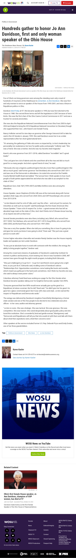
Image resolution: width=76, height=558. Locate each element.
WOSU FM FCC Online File (65, 521)
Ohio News (31, 333)
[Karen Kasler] (6, 352)
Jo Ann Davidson (45, 333)
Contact (46, 534)
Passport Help (48, 543)
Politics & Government (9, 22)
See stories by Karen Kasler (24, 357)
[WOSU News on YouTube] (38, 403)
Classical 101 (32, 530)
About (45, 521)
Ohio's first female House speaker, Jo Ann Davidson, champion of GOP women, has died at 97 (20, 496)
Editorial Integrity (49, 525)
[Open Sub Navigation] (45, 3)
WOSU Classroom (33, 539)
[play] (5, 10)
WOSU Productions (34, 543)
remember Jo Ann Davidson (49, 101)
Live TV (55, 3)
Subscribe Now (38, 454)
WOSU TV (31, 534)
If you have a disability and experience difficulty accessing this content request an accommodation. (65, 540)
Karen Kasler (29, 45)
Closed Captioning (49, 539)
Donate (68, 3)
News (30, 525)
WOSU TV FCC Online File (65, 531)
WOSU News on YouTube (38, 443)
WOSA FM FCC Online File (65, 526)
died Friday (15, 111)
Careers (46, 530)
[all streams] (73, 10)
